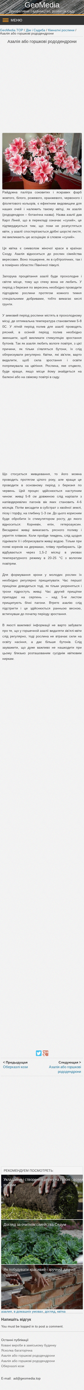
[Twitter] (39, 1053)
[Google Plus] (45, 1053)
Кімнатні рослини (61, 30)
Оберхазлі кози (15, 1067)
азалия (6, 1311)
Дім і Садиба (35, 30)
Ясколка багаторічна (16, 1350)
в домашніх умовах (28, 1311)
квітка (61, 1311)
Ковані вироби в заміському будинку (28, 1345)
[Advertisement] (42, 89)
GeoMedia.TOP (11, 30)
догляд (50, 1311)
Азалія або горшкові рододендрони (28, 1355)
